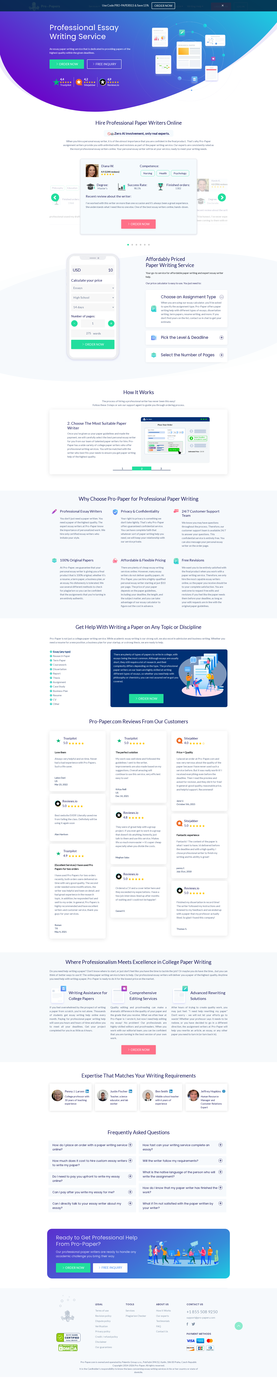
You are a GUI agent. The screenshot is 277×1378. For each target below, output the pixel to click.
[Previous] (55, 197)
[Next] (222, 197)
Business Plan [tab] (60, 691)
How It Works (163, 1311)
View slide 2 (132, 245)
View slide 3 (136, 245)
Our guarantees (103, 1348)
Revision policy (103, 1316)
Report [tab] (57, 674)
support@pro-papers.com (201, 1318)
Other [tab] (56, 704)
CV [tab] (54, 700)
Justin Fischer (119, 1092)
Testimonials (163, 1321)
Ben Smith (161, 1092)
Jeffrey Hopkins (211, 1092)
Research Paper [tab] (61, 656)
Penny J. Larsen (74, 1092)
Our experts (162, 1316)
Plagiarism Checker (136, 1316)
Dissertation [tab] (60, 669)
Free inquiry (111, 1268)
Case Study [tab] (59, 687)
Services (130, 1311)
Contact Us (162, 1332)
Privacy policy (102, 1332)
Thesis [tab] (56, 678)
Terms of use (102, 1311)
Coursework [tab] (60, 665)
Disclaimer (101, 1342)
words (97, 333)
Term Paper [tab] (59, 661)
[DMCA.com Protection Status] (70, 1348)
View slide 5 (145, 245)
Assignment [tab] (59, 683)
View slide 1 (128, 245)
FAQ (158, 1327)
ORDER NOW (140, 224)
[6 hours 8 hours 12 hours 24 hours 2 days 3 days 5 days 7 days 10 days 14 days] (92, 307)
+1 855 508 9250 (202, 1312)
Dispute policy (103, 1321)
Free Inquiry (106, 64)
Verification (101, 1327)
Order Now (68, 64)
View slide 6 (149, 245)
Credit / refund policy (106, 1337)
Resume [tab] (57, 695)
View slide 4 (140, 245)
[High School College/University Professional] (92, 298)
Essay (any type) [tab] (62, 652)
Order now (74, 1268)
